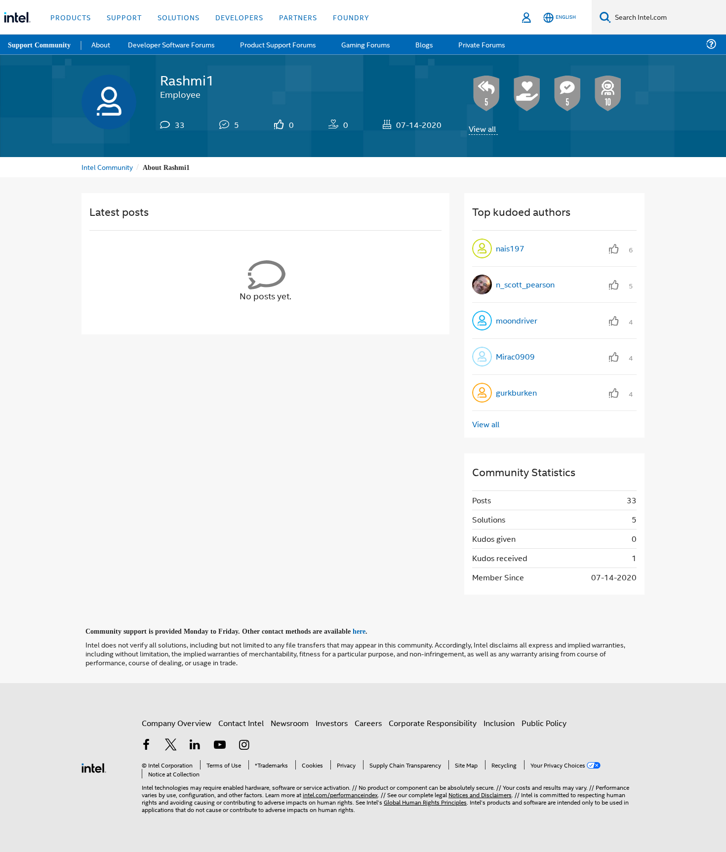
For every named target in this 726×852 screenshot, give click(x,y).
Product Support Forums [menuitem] (279, 44)
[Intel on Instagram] (244, 744)
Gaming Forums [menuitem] (365, 44)
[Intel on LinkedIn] (195, 744)
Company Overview (176, 721)
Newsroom (290, 721)
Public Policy (544, 721)
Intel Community (107, 167)
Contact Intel (241, 721)
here (368, 630)
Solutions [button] (179, 17)
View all (482, 128)
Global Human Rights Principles (425, 800)
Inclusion (499, 721)
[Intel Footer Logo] (93, 765)
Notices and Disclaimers (480, 793)
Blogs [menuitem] (423, 44)
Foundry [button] (351, 17)
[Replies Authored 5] (486, 93)
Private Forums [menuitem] (479, 44)
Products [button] (70, 17)
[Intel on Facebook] (146, 744)
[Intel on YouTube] (219, 744)
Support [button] (124, 17)
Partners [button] (298, 17)
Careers (368, 721)
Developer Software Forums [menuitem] (173, 44)
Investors (332, 721)
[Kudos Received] (527, 93)
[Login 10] (608, 93)
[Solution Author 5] (567, 93)
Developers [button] (239, 17)
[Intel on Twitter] (170, 744)
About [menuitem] (102, 44)
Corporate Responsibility (433, 721)
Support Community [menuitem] (40, 44)
